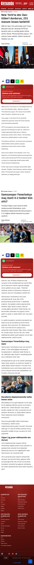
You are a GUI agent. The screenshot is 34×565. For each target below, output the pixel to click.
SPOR (15, 191)
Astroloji (3, 521)
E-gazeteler (21, 506)
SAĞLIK (24, 8)
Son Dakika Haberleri (6, 545)
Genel (2, 530)
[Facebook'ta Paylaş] (8, 81)
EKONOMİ (18, 8)
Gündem (3, 497)
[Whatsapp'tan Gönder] (17, 81)
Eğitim (2, 510)
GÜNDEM (3, 8)
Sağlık (2, 506)
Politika (2, 508)
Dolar (31, 2)
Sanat (2, 523)
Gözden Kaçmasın (5, 525)
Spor (2, 502)
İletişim (2, 541)
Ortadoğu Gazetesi (7, 11)
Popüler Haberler (5, 519)
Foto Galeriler (21, 525)
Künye (2, 539)
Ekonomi (3, 499)
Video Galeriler (21, 504)
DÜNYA (15, 11)
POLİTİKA (10, 8)
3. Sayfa (3, 504)
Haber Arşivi (21, 508)
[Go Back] (30, 561)
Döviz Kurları (21, 519)
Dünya (2, 528)
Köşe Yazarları (21, 499)
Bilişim (2, 532)
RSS (6, 558)
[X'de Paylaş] (12, 81)
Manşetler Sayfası (22, 501)
